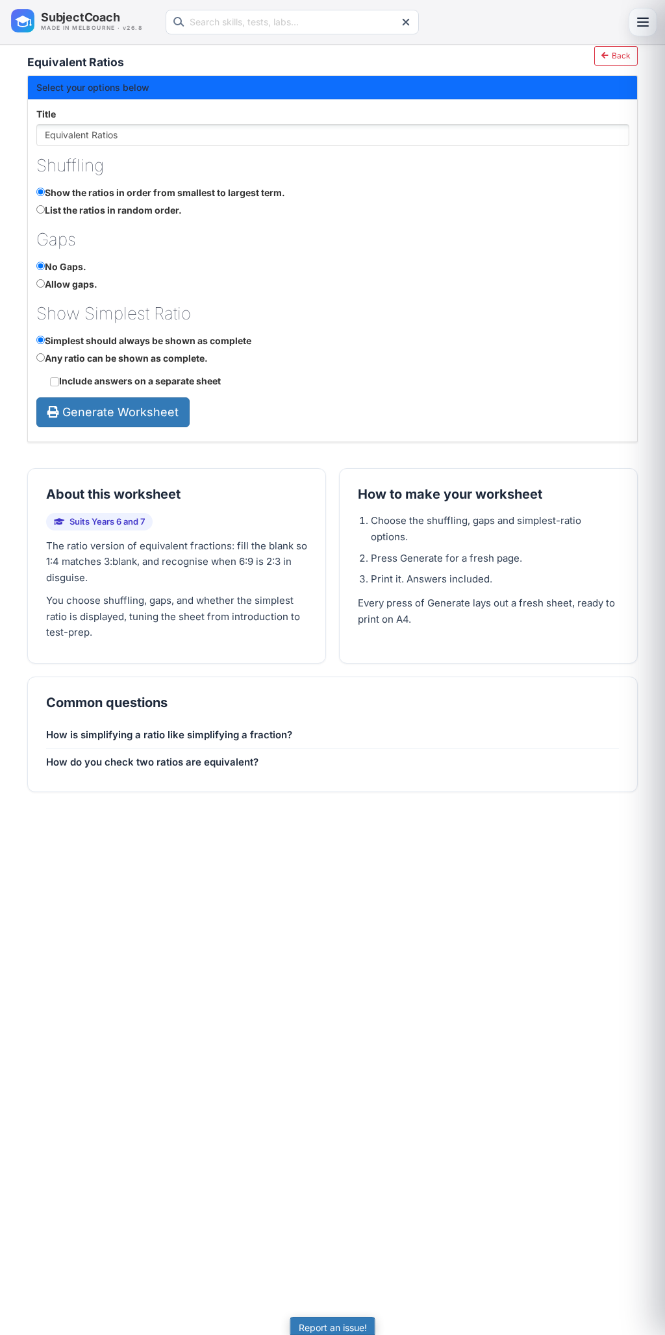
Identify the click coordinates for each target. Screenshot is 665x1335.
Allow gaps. (71, 284)
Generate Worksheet (120, 412)
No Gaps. (65, 266)
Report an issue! (333, 1327)
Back (620, 55)
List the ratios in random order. (113, 210)
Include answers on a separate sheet (140, 380)
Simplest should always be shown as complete (148, 340)
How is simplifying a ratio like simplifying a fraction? (169, 735)
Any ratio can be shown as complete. (126, 358)
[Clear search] (405, 22)
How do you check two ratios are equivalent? (152, 762)
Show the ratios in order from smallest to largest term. (165, 192)
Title (46, 113)
